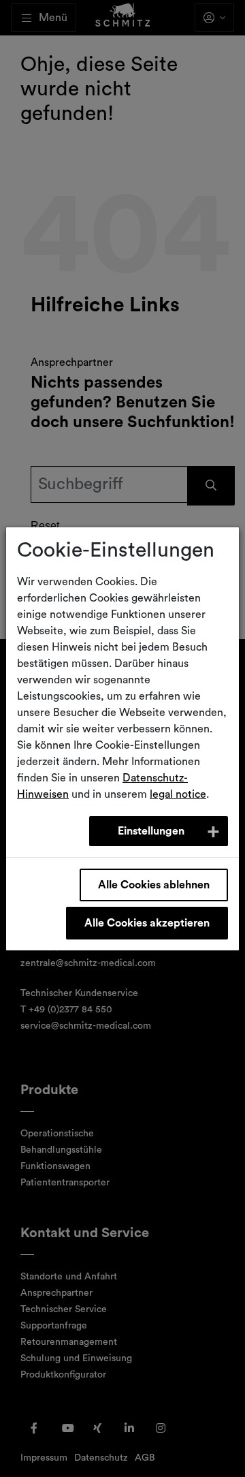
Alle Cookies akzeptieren (147, 923)
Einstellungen (151, 831)
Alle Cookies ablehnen (154, 885)
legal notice (178, 794)
